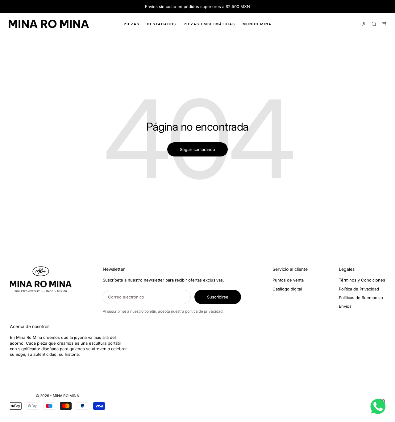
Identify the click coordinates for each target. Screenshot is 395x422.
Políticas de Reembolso (361, 297)
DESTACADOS (161, 24)
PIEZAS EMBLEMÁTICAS (209, 24)
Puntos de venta (288, 280)
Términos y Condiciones (362, 280)
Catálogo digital (287, 288)
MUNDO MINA (257, 24)
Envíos (345, 306)
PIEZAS (131, 24)
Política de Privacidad (359, 288)
